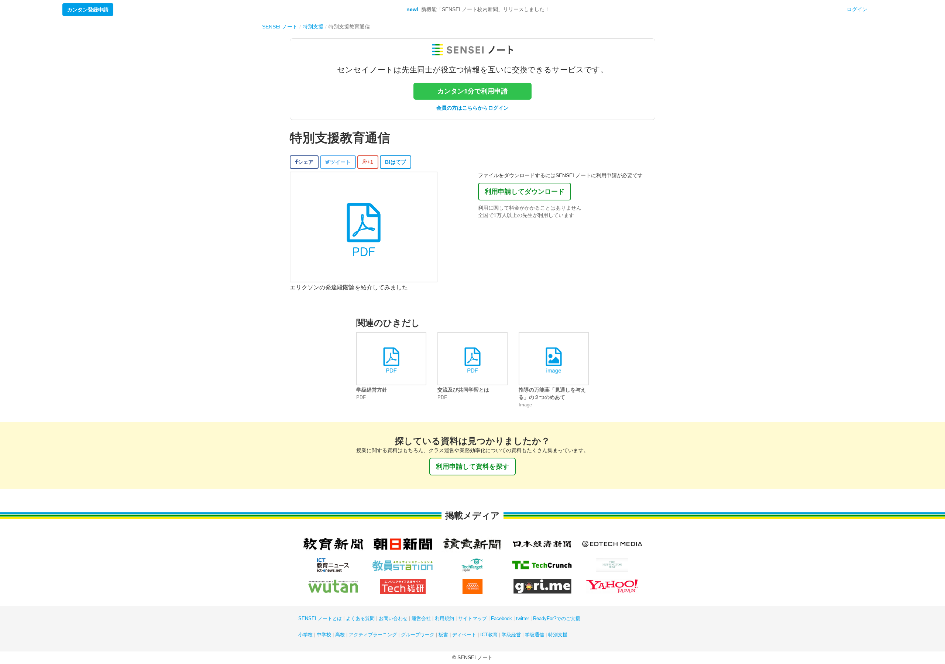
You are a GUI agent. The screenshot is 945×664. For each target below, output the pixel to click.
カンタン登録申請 (88, 10)
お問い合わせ (393, 618)
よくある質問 (360, 618)
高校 (340, 634)
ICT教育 (489, 634)
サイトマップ (472, 618)
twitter (522, 618)
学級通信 (534, 634)
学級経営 (511, 634)
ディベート (464, 634)
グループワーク (417, 634)
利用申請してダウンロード (524, 191)
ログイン (857, 9)
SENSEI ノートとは (320, 618)
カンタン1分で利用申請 (472, 91)
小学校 (305, 634)
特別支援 (557, 634)
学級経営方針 (371, 390)
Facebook (501, 618)
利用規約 (444, 618)
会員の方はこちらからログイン (472, 108)
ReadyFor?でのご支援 (556, 618)
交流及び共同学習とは (463, 390)
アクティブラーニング (373, 634)
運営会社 (421, 618)
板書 (443, 634)
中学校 (324, 634)
